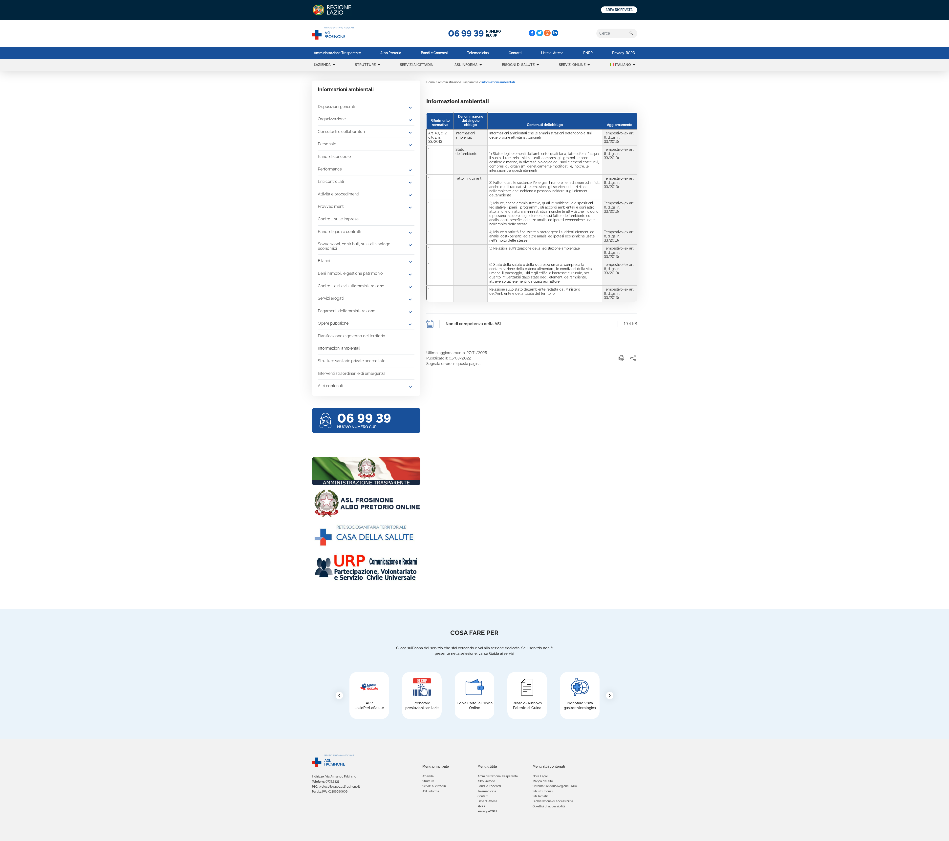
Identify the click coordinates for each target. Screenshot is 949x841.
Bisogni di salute (518, 65)
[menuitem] (337, 53)
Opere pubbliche (333, 323)
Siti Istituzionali (543, 791)
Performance (330, 169)
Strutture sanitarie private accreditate (351, 360)
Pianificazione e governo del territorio (351, 336)
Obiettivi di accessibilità (549, 806)
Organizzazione (332, 119)
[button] (334, 65)
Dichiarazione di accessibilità (553, 801)
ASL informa (465, 65)
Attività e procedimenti (338, 194)
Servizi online (572, 65)
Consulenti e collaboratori (341, 131)
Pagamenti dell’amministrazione (346, 311)
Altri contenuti (330, 385)
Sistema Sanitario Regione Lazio (555, 786)
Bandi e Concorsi (434, 53)
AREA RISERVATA (619, 10)
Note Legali (540, 776)
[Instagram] (547, 33)
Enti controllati (331, 181)
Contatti (515, 53)
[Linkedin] (555, 33)
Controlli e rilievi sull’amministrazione (351, 286)
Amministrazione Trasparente (337, 53)
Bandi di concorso (334, 156)
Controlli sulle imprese (338, 219)
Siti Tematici (541, 796)
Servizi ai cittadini (417, 65)
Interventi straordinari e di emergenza (352, 373)
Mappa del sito (543, 781)
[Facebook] (532, 33)
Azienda (428, 776)
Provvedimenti (331, 206)
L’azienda (322, 65)
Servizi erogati (331, 298)
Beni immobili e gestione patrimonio (350, 273)
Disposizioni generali (336, 106)
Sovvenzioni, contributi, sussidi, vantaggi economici (354, 246)
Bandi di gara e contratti (339, 231)
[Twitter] (539, 33)
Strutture (365, 65)
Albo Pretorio (390, 53)
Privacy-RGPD (623, 53)
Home (430, 82)
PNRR (588, 53)
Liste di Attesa (552, 53)
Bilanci (324, 260)
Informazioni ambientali (339, 348)
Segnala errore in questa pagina (453, 363)
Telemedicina (478, 53)
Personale (327, 144)
